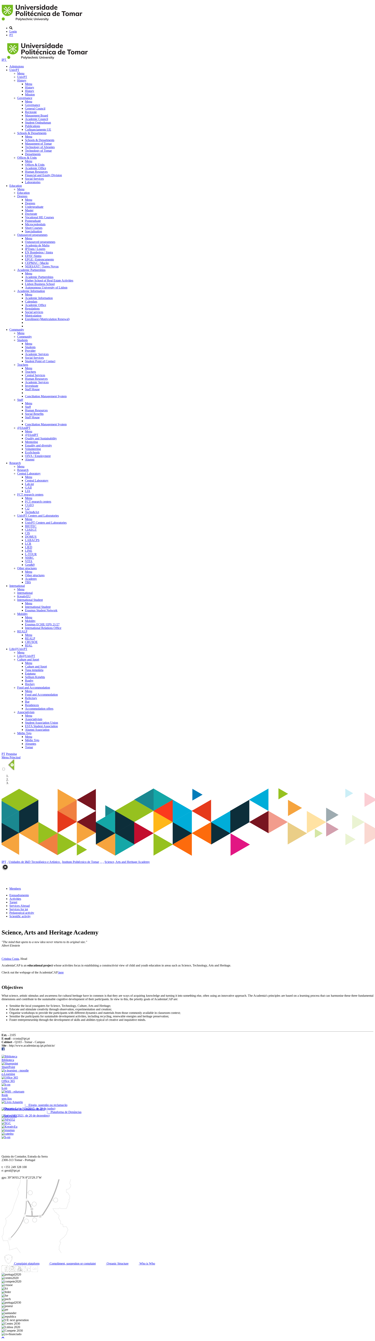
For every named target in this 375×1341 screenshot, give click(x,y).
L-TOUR (31, 554)
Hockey (30, 684)
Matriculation (33, 315)
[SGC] (6, 1123)
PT (11, 35)
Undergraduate (34, 206)
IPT (4, 59)
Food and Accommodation (33, 687)
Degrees (22, 196)
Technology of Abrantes (40, 147)
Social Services (34, 178)
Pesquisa (11, 754)
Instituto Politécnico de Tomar (80, 862)
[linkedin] (27, 1271)
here (61, 972)
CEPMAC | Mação (37, 263)
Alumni (29, 459)
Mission (30, 94)
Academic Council (36, 119)
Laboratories (32, 182)
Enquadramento (19, 895)
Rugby (29, 680)
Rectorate (31, 112)
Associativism (25, 712)
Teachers (22, 364)
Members (15, 888)
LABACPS (32, 540)
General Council (35, 108)
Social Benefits (34, 413)
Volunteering (33, 449)
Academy (31, 578)
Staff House (32, 389)
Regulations (32, 308)
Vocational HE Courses (39, 217)
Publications (32, 126)
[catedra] (7, 1133)
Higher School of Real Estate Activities (49, 280)
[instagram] (12, 1271)
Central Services (35, 375)
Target (13, 902)
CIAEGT (31, 529)
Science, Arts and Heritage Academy (127, 862)
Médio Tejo (24, 733)
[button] (3, 1337)
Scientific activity (20, 916)
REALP (22, 631)
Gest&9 (30, 564)
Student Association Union (41, 722)
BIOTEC (31, 526)
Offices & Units (27, 157)
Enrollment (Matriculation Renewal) (47, 319)
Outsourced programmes (32, 234)
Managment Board (36, 115)
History (21, 80)
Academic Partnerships (31, 270)
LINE (28, 550)
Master (29, 210)
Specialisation (33, 231)
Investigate (31, 385)
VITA (28, 561)
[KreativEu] (9, 1126)
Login (13, 31)
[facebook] (3, 1049)
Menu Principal (11, 757)
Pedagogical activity (21, 912)
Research (15, 463)
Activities (15, 898)
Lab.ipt (29, 484)
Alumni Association (37, 729)
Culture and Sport (28, 659)
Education (15, 185)
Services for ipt (18, 909)
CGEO (29, 505)
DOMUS (31, 536)
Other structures (27, 568)
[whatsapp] (42, 1271)
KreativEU (24, 596)
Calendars (31, 301)
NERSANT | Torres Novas (42, 266)
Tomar (29, 747)
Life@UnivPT (18, 649)
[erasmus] (8, 1130)
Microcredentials (35, 224)
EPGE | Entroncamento (39, 259)
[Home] (43, 21)
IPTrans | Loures (35, 249)
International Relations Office (43, 628)
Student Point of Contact (40, 361)
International (17, 585)
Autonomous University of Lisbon (46, 287)
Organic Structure (117, 1263)
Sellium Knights (35, 677)
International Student (30, 599)
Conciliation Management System (46, 396)
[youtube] (19, 1271)
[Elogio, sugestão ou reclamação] (12, 1102)
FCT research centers (30, 494)
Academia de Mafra (37, 245)
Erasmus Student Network (41, 610)
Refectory (31, 698)
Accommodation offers (39, 708)
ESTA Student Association (41, 726)
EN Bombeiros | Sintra (39, 252)
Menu (20, 73)
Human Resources (36, 171)
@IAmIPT (23, 428)
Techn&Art (32, 512)
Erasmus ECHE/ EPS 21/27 (42, 624)
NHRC (29, 557)
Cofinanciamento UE (38, 129)
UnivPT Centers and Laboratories (38, 515)
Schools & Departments (31, 133)
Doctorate (31, 213)
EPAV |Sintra (33, 256)
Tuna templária (34, 670)
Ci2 (27, 508)
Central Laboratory (29, 473)
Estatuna (30, 673)
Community (16, 329)
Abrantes (30, 743)
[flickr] (34, 1271)
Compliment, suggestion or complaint (72, 1263)
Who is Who (147, 1263)
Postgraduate (33, 220)
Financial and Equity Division (43, 175)
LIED (28, 547)
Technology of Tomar (38, 150)
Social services (34, 312)
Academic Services (37, 354)
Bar (27, 701)
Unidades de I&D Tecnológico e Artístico (35, 862)
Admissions (16, 66)
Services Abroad (19, 905)
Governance (24, 98)
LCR (28, 543)
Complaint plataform (26, 1263)
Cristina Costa (10, 958)
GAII (28, 487)
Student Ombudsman (38, 122)
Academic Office (35, 168)
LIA (27, 491)
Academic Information (31, 291)
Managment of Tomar (38, 143)
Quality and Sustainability (41, 438)
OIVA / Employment (38, 456)
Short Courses (33, 227)
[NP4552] (8, 1119)
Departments (33, 154)
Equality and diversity (38, 445)
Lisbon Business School (40, 284)
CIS (27, 533)
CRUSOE (31, 642)
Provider (30, 350)
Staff (20, 399)
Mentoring (31, 442)
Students (22, 340)
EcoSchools (32, 452)
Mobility (22, 614)
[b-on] (6, 1137)
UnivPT (14, 70)
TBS (28, 582)
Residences (32, 705)
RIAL (28, 645)
